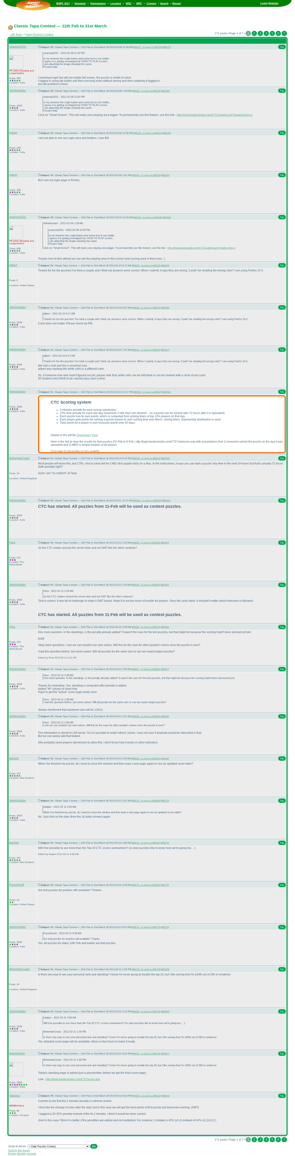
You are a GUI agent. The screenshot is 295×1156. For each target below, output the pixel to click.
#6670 (164, 800)
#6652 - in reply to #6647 (147, 392)
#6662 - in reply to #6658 (147, 500)
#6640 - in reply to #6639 (146, 175)
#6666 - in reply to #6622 (145, 627)
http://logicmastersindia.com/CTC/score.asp (73, 1079)
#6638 (165, 91)
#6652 (166, 392)
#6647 (165, 350)
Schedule (80, 3)
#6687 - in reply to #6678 (146, 1053)
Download (83, 435)
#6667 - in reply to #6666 (145, 669)
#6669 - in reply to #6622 (145, 758)
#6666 (164, 627)
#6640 (165, 175)
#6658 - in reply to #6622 (146, 458)
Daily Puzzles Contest (39, 34)
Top (282, 47)
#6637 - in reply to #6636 (147, 47)
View (95, 435)
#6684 (165, 1011)
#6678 (165, 969)
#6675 (164, 885)
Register (273, 3)
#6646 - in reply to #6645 (146, 307)
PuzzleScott (16, 884)
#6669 (164, 758)
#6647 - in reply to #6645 (146, 350)
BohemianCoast (19, 458)
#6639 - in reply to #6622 (147, 133)
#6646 (165, 307)
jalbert (13, 265)
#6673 (164, 843)
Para (12, 542)
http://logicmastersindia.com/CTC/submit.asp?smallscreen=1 (214, 115)
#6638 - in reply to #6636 (146, 91)
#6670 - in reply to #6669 (145, 800)
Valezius (14, 1095)
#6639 (166, 133)
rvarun (13, 132)
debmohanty (17, 1053)
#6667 (164, 669)
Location (115, 3)
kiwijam (14, 758)
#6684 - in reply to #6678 (146, 1011)
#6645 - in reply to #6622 (146, 265)
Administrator (17, 90)
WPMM (13, 1105)
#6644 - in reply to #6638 (147, 217)
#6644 (166, 217)
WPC (139, 3)
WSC (129, 3)
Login (264, 3)
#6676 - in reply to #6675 (145, 927)
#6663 (164, 542)
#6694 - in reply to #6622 (146, 1095)
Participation (98, 3)
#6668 (164, 716)
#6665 (164, 585)
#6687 (165, 1053)
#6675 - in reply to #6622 (145, 885)
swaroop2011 (17, 46)
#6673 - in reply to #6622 (145, 843)
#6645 (165, 265)
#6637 (166, 47)
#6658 (165, 458)
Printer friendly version (22, 1153)
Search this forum (19, 1150)
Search (164, 3)
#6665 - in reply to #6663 (145, 585)
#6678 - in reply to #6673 (146, 969)
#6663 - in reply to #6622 (145, 542)
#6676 (164, 927)
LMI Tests (16, 34)
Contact (151, 3)
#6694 (165, 1095)
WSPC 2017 (63, 3)
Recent (176, 3)
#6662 (166, 500)
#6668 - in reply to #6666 (145, 716)
